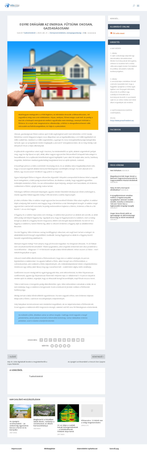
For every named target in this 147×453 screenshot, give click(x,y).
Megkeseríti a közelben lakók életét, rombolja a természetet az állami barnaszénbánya (44, 422)
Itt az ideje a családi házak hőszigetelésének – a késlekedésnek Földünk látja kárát (67, 428)
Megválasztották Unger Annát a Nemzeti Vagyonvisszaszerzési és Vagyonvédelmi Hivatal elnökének (123, 178)
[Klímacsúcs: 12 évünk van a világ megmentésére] (92, 410)
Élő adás (117, 33)
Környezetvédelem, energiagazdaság (65, 33)
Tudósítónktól (29, 33)
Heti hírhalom (115, 170)
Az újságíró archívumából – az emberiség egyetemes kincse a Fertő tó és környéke (19, 425)
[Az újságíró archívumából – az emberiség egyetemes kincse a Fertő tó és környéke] (20, 411)
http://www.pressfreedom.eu (121, 120)
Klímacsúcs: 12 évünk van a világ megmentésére (92, 421)
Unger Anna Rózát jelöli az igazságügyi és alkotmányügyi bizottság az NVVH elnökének (122, 215)
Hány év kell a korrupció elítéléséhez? (119, 189)
